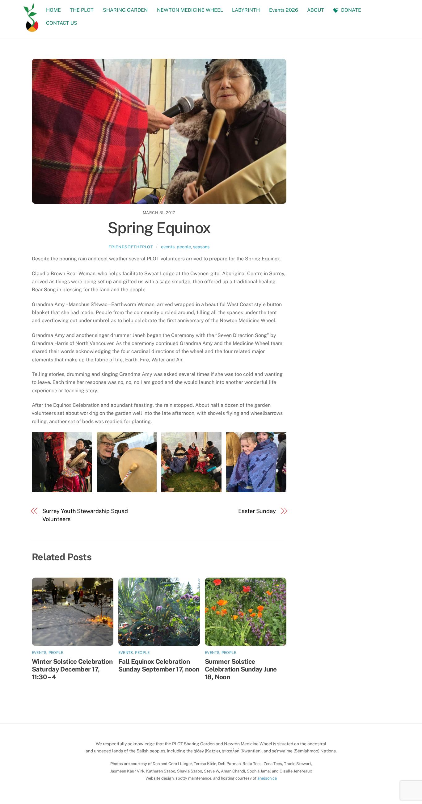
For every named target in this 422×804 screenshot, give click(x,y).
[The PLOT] (31, 28)
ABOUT (315, 10)
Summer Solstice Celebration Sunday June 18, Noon (241, 669)
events (168, 246)
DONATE (350, 10)
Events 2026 (283, 10)
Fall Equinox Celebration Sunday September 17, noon (158, 665)
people (184, 246)
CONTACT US (61, 23)
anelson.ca (267, 778)
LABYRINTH (246, 10)
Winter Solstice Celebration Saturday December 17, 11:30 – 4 (72, 669)
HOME (53, 10)
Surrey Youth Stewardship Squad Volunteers (85, 515)
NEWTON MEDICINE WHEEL (190, 10)
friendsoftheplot (130, 247)
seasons (201, 246)
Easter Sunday (257, 511)
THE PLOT (82, 10)
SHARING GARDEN (125, 10)
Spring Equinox (159, 228)
